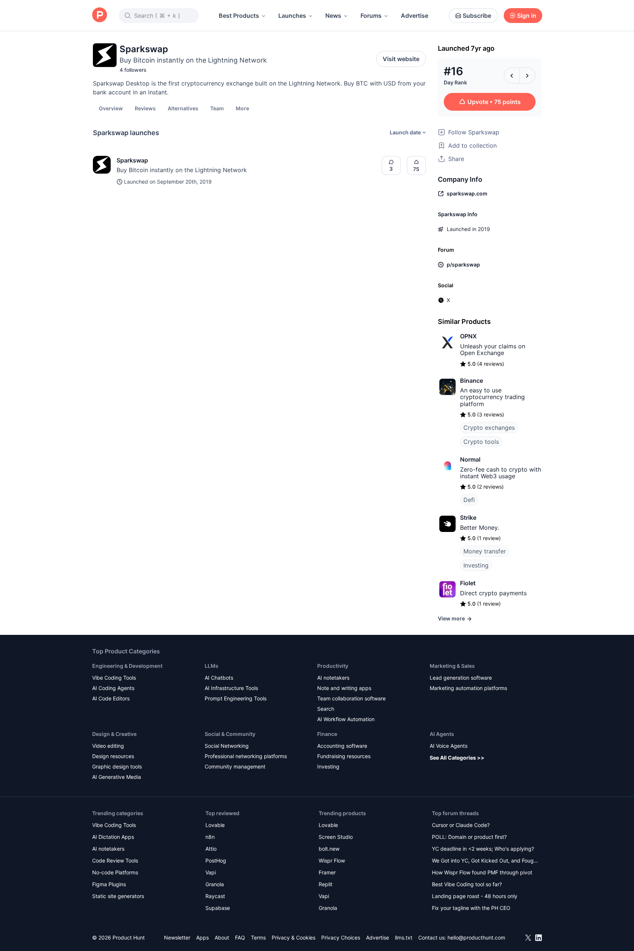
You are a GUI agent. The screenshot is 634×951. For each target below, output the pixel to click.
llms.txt (403, 937)
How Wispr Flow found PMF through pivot (482, 872)
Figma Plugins (109, 884)
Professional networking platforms (246, 756)
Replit (325, 884)
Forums (371, 15)
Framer (327, 872)
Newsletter (177, 937)
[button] (242, 108)
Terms (258, 937)
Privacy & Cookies (293, 937)
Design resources (113, 756)
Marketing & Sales (452, 666)
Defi (469, 499)
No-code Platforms (115, 872)
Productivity (332, 666)
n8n (210, 837)
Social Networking (227, 746)
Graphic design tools (117, 766)
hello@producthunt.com (476, 937)
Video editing (108, 746)
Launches (292, 15)
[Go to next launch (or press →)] (527, 75)
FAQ (240, 937)
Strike (468, 517)
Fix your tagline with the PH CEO (471, 908)
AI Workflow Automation (346, 719)
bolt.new (329, 848)
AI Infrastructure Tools (231, 688)
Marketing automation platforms (468, 688)
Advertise (414, 15)
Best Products (239, 15)
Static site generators (118, 896)
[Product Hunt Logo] (99, 15)
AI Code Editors (111, 698)
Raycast (215, 896)
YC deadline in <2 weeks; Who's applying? (483, 848)
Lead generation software (461, 677)
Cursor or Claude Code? (461, 825)
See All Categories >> (457, 757)
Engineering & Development (127, 666)
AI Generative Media (116, 777)
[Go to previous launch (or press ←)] (511, 75)
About (222, 937)
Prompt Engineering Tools (235, 698)
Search (325, 709)
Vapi (210, 872)
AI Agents (442, 734)
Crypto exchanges (489, 427)
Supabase (217, 908)
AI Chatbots (219, 677)
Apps (202, 937)
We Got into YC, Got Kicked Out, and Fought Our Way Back (485, 861)
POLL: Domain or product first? (469, 837)
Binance (471, 380)
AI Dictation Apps (113, 837)
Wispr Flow (332, 860)
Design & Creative (114, 734)
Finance (327, 734)
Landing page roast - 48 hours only (474, 896)
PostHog (215, 860)
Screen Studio (336, 837)
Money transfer (484, 551)
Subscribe (477, 15)
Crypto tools (481, 441)
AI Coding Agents (113, 688)
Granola (214, 884)
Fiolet (468, 583)
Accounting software (342, 746)
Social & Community (230, 734)
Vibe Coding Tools (114, 677)
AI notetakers (333, 677)
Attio (211, 848)
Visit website (401, 59)
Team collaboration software (351, 698)
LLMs (211, 666)
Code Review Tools (115, 860)
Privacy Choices (340, 937)
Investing (476, 565)
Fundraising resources (343, 756)
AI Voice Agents (448, 746)
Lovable (215, 825)
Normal (470, 459)
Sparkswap (132, 160)
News (333, 15)
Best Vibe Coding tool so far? (467, 884)
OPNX (468, 336)
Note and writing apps (344, 688)
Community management (235, 766)
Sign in (526, 15)
